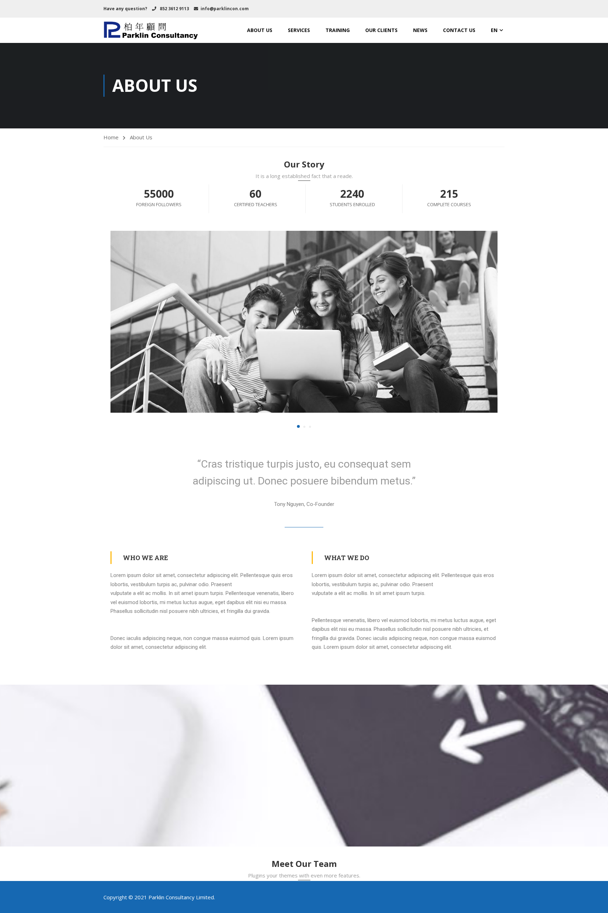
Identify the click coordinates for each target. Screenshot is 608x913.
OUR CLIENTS (381, 30)
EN (494, 30)
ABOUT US (259, 30)
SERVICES (299, 30)
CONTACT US (459, 30)
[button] (298, 426)
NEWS (420, 30)
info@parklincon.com (225, 9)
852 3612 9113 (174, 9)
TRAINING (337, 30)
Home (111, 137)
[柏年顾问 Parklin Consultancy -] (150, 30)
